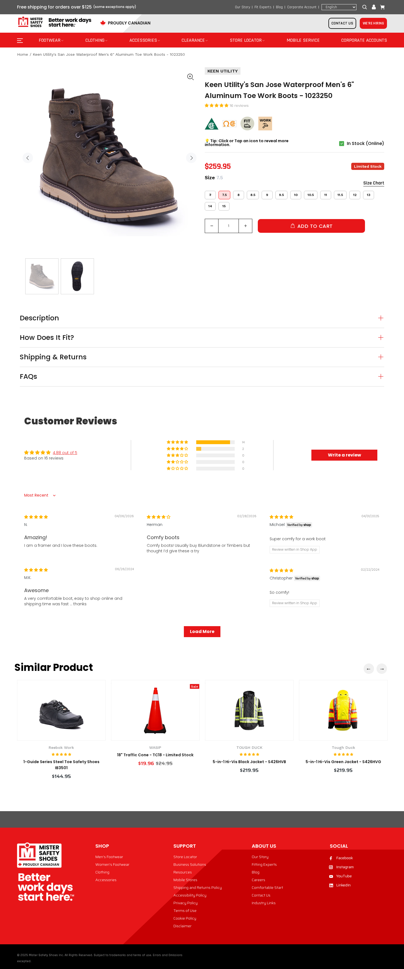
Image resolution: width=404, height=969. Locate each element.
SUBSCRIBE (148, 548)
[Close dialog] (302, 438)
